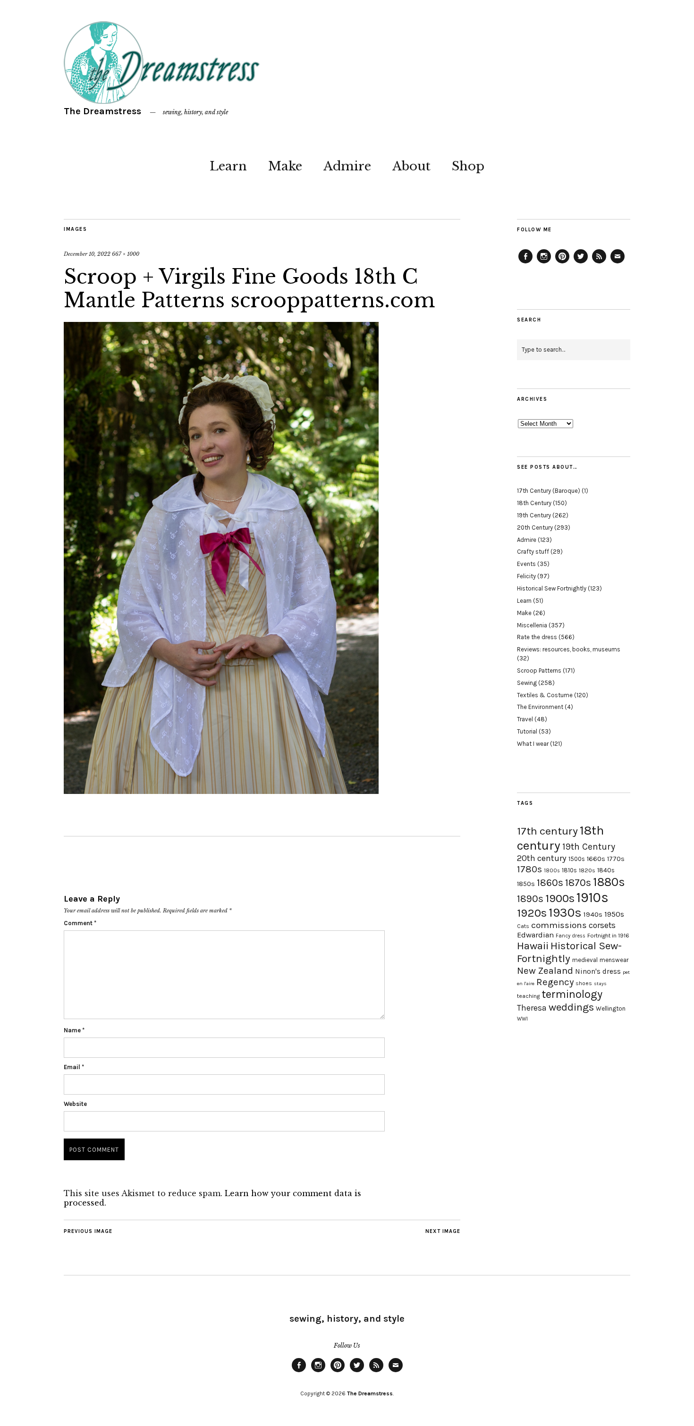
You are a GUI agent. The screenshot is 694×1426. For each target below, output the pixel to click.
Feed (599, 262)
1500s (576, 858)
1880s (609, 882)
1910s (592, 897)
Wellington (611, 1008)
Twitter (581, 262)
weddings (571, 1007)
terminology (572, 994)
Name (74, 1030)
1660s (596, 859)
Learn (228, 166)
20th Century (535, 527)
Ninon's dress (598, 971)
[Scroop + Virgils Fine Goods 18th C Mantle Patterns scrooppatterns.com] (221, 791)
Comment (80, 923)
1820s (587, 870)
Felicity (526, 576)
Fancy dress (570, 936)
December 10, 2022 (87, 254)
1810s (569, 870)
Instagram (544, 262)
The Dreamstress (102, 111)
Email (74, 1067)
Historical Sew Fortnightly (551, 588)
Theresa (532, 1008)
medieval (585, 959)
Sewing (527, 682)
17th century (547, 831)
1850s (526, 884)
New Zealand (545, 970)
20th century (542, 858)
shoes (584, 983)
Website (75, 1103)
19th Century (534, 515)
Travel (525, 719)
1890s (530, 898)
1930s (565, 912)
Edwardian (535, 934)
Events (526, 563)
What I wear (533, 743)
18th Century (534, 502)
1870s (578, 882)
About (411, 166)
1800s (552, 871)
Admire (347, 166)
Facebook (525, 262)
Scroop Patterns (539, 670)
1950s (614, 914)
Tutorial (527, 731)
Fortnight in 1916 (608, 935)
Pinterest (562, 262)
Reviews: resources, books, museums (568, 649)
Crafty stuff (533, 551)
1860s (550, 882)
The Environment (540, 706)
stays (600, 983)
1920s (532, 913)
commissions (559, 925)
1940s (593, 914)
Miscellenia (532, 625)
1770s (616, 859)
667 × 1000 (125, 254)
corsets (602, 925)
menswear (614, 959)
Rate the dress (537, 637)
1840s (606, 870)
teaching (528, 996)
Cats (523, 926)
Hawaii (533, 945)
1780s (529, 869)
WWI (522, 1019)
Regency (555, 981)
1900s (560, 898)
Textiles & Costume (545, 695)
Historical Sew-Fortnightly (569, 952)
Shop (468, 166)
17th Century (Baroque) (548, 490)
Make (285, 166)
